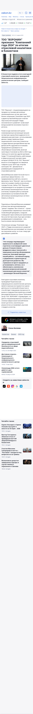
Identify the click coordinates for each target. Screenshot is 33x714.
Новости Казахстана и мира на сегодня (13, 29)
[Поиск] (26, 12)
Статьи (22, 16)
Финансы (15, 16)
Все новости (5, 31)
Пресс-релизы (15, 31)
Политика (4, 16)
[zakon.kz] (6, 13)
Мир (10, 16)
